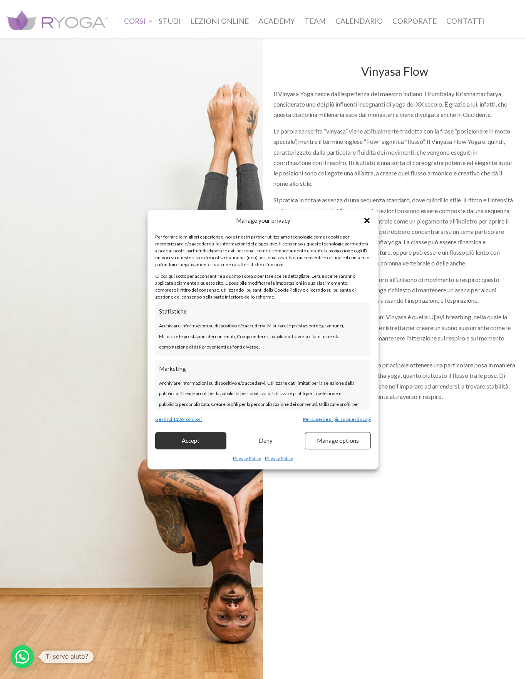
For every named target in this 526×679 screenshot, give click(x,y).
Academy (276, 21)
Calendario (359, 21)
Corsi (135, 21)
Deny (266, 440)
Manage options (338, 440)
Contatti (465, 21)
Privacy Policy (247, 458)
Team (315, 21)
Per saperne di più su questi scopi (337, 419)
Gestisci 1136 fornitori (178, 419)
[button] (367, 220)
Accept (190, 440)
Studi (170, 21)
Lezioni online (220, 21)
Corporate (414, 21)
